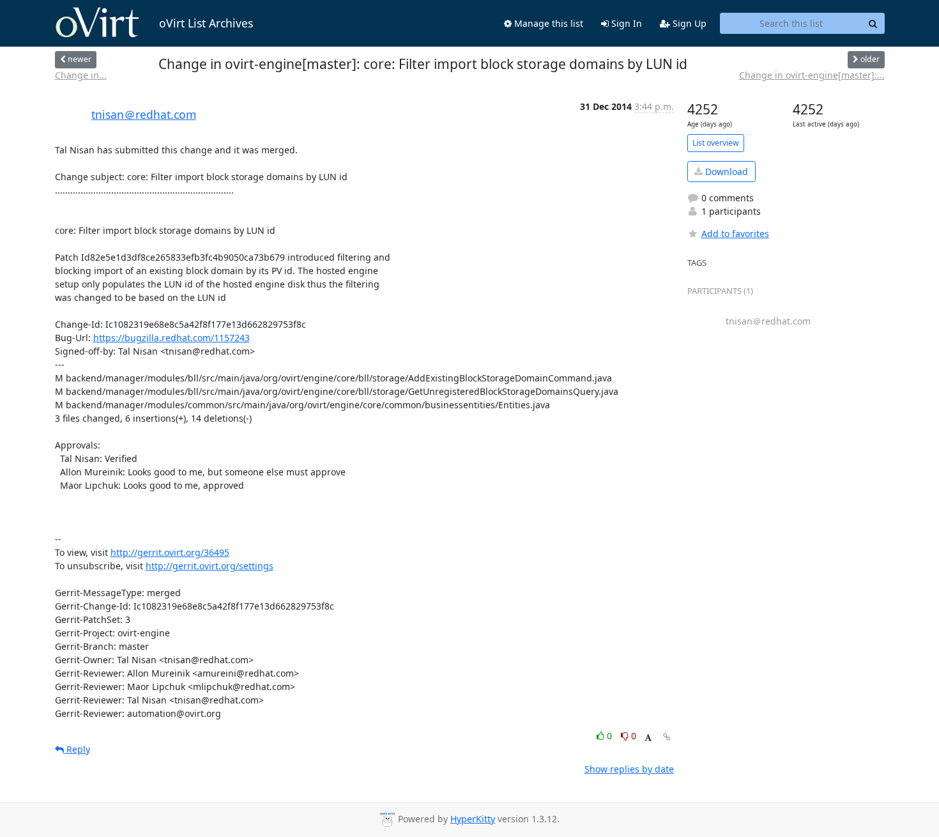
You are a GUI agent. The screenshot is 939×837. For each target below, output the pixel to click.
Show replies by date (629, 769)
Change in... (81, 75)
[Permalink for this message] (667, 737)
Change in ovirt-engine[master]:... (812, 75)
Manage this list (547, 23)
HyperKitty (472, 819)
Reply (77, 749)
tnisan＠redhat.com (143, 114)
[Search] (873, 24)
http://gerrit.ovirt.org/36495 (170, 552)
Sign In (625, 23)
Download (725, 171)
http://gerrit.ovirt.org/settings (209, 566)
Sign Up (688, 23)
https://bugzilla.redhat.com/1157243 (171, 338)
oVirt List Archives (206, 23)
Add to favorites (735, 233)
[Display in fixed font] (648, 737)
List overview (715, 142)
